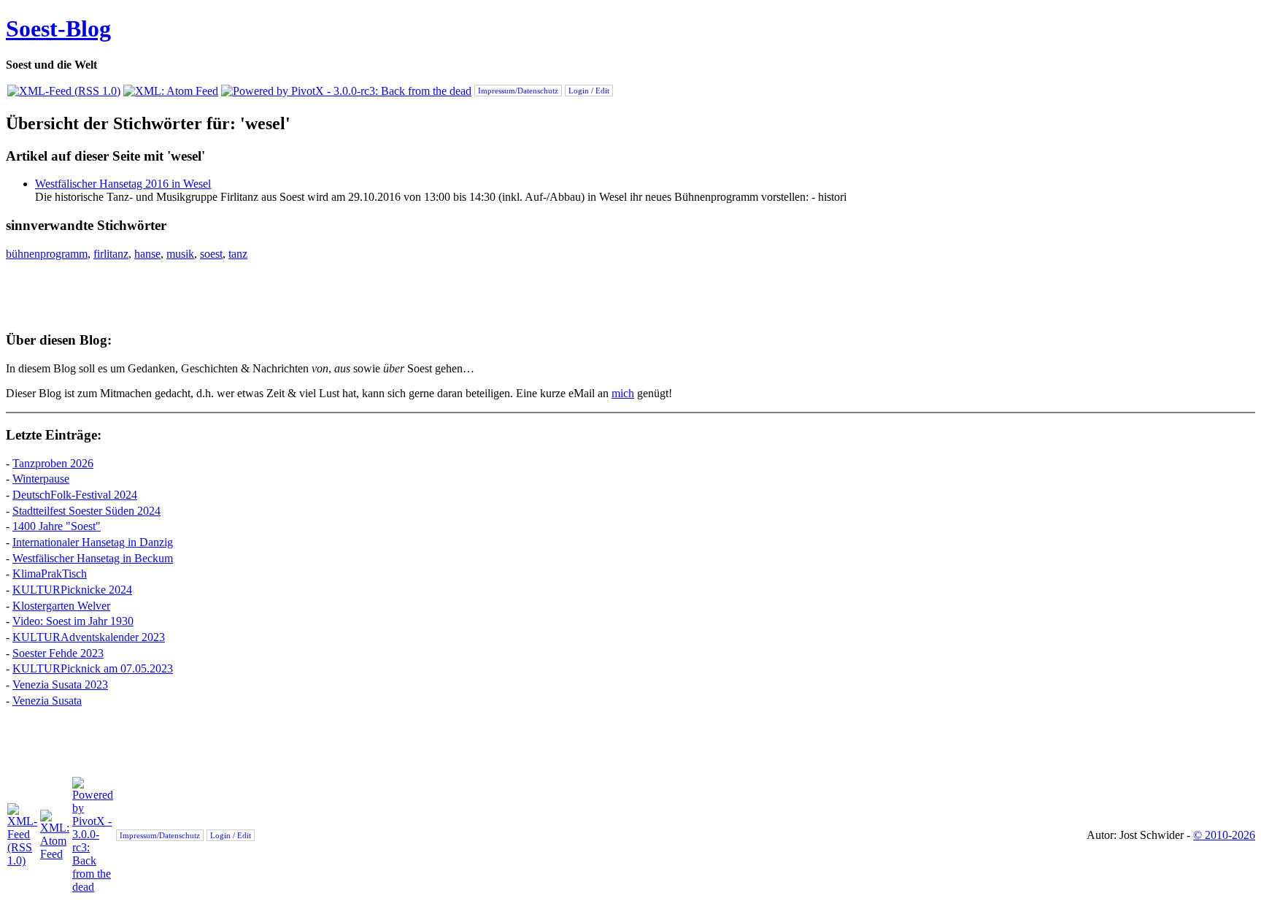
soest (211, 254)
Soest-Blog (58, 28)
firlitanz (110, 254)
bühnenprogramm (47, 254)
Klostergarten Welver (61, 605)
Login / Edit (589, 90)
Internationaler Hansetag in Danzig (92, 542)
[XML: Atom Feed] (170, 91)
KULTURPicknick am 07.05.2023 (92, 668)
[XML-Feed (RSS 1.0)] (63, 91)
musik (180, 254)
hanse (147, 254)
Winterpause (40, 478)
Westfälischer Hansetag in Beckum (92, 558)
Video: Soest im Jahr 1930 (73, 621)
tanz (237, 254)
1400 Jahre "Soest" (56, 526)
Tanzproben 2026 (52, 463)
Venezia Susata (47, 700)
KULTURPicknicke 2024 (72, 589)
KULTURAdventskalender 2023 (88, 637)
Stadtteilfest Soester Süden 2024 (86, 511)
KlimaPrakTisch (49, 573)
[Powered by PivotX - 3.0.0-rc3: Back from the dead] (346, 91)
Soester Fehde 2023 (58, 653)
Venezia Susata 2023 (60, 684)
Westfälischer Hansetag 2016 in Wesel (123, 183)
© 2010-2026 (1224, 835)
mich (623, 393)
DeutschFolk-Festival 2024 (74, 494)
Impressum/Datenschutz (518, 90)
